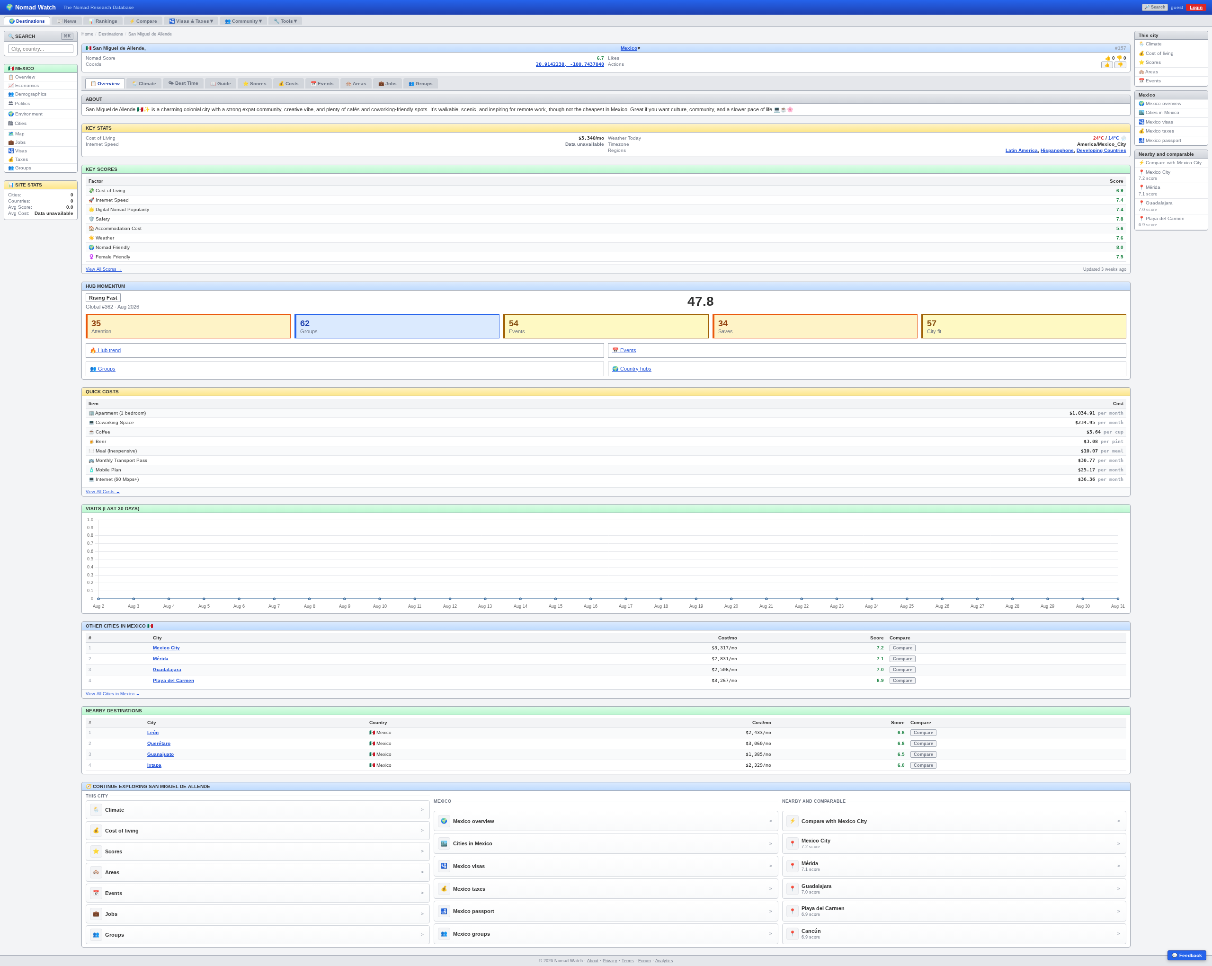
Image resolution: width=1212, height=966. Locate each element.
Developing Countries (1101, 150)
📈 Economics (23, 85)
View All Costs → (103, 491)
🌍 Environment (25, 113)
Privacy (610, 960)
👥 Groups (19, 167)
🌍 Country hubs (631, 369)
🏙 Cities (17, 123)
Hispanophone (1057, 150)
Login (1196, 7)
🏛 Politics (19, 103)
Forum (644, 960)
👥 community (243, 21)
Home (87, 34)
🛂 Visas (17, 150)
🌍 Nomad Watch (31, 7)
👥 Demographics (27, 94)
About (592, 960)
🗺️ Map (16, 133)
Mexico (629, 48)
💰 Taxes (18, 159)
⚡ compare (143, 21)
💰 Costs (288, 83)
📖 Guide (220, 83)
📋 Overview (21, 77)
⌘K (67, 36)
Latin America (1022, 150)
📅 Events (322, 83)
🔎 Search (1155, 7)
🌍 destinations (27, 21)
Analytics (664, 960)
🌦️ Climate (144, 83)
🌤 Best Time (183, 83)
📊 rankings (103, 21)
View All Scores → (104, 269)
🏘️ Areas (356, 83)
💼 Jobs (17, 142)
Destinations (110, 34)
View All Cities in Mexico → (113, 693)
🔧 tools (285, 21)
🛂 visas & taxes (191, 21)
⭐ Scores (255, 83)
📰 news (67, 21)
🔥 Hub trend (105, 350)
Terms (628, 960)
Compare (902, 648)
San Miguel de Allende (150, 34)
